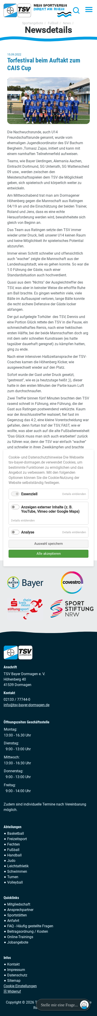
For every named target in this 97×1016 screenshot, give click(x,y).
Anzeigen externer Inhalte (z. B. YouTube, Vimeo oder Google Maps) (50, 509)
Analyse (27, 532)
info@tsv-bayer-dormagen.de (26, 705)
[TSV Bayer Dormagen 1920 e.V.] (37, 10)
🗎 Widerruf (12, 991)
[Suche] (75, 10)
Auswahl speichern (48, 544)
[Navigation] (88, 10)
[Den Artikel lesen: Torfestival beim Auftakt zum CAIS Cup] (48, 100)
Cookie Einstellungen (20, 986)
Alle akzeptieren (49, 554)
